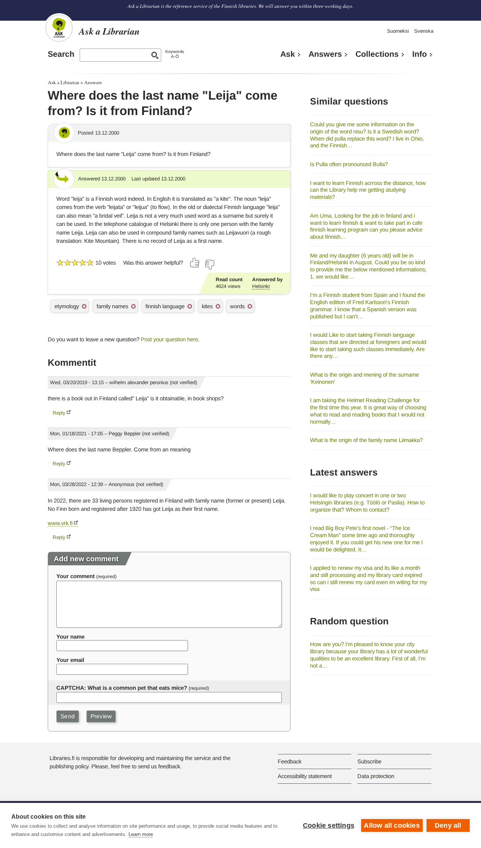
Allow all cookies (391, 825)
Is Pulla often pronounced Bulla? (349, 164)
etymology (66, 306)
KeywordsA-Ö (174, 54)
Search (61, 54)
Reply (59, 413)
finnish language (165, 306)
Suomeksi (398, 31)
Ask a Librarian (63, 82)
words (237, 306)
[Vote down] (209, 265)
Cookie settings (328, 825)
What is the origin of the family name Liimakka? (366, 440)
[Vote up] (195, 263)
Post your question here (169, 339)
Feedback (289, 761)
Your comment (75, 576)
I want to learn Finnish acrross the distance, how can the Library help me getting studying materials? (368, 190)
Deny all (448, 825)
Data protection (375, 776)
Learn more (141, 834)
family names (112, 306)
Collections (377, 54)
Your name (70, 636)
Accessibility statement (305, 776)
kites (207, 306)
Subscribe (369, 761)
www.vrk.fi (60, 523)
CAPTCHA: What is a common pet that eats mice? (121, 687)
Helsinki (261, 286)
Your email (70, 660)
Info (419, 54)
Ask (287, 54)
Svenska (423, 31)
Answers (325, 54)
